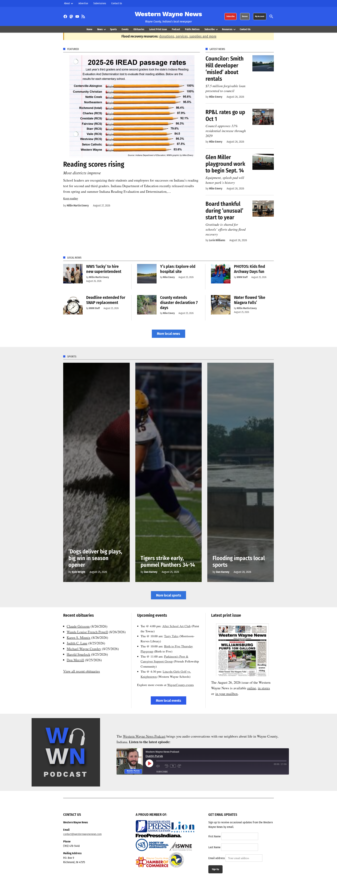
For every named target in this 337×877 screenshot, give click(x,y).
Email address (216, 858)
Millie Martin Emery (78, 205)
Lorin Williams (217, 240)
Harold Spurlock (78, 654)
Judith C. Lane (77, 643)
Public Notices (192, 29)
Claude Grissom (78, 626)
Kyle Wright (78, 572)
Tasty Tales (171, 636)
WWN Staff (242, 277)
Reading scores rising (93, 164)
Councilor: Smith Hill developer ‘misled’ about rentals (225, 68)
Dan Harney (150, 572)
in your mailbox (226, 693)
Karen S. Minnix (78, 637)
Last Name (214, 847)
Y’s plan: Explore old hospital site (177, 269)
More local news (168, 334)
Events (125, 29)
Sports (113, 29)
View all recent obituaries (81, 671)
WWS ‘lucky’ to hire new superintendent (103, 269)
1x (173, 766)
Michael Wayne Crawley (84, 648)
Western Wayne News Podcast (144, 736)
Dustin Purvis (154, 756)
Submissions (99, 3)
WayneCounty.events (180, 685)
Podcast (176, 29)
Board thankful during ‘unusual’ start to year (224, 210)
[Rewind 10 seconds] (166, 765)
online (251, 688)
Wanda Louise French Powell (87, 632)
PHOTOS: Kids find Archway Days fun (249, 269)
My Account (259, 16)
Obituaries (138, 29)
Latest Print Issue (158, 29)
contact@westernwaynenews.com (82, 834)
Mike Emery (215, 96)
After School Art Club (176, 626)
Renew (245, 16)
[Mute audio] (159, 765)
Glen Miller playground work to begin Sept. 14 (225, 164)
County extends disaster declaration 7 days (179, 302)
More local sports (168, 595)
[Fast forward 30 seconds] (181, 765)
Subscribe (230, 16)
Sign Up (215, 869)
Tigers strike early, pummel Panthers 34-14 (168, 561)
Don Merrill (75, 660)
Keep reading (70, 198)
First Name (214, 836)
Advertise (83, 3)
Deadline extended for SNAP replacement (105, 300)
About (67, 3)
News (100, 29)
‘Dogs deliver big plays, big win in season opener (95, 558)
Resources (227, 29)
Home (89, 29)
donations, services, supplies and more (187, 36)
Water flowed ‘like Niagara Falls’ (249, 300)
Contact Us (116, 3)
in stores (264, 688)
